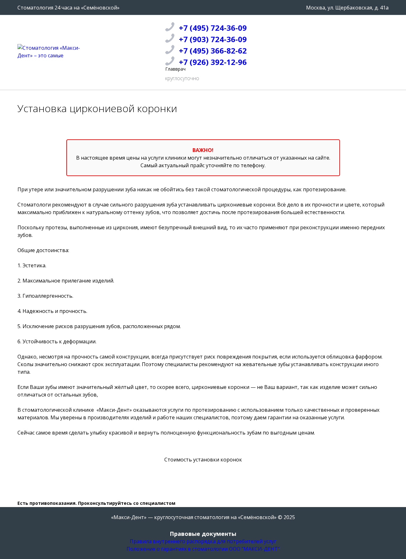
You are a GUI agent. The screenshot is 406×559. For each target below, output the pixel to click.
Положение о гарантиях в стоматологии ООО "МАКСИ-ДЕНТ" (203, 548)
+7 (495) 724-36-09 (213, 27)
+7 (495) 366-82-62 (213, 50)
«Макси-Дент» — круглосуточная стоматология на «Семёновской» (194, 517)
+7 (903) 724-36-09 (213, 39)
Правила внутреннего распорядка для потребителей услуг (203, 541)
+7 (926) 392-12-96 (213, 62)
